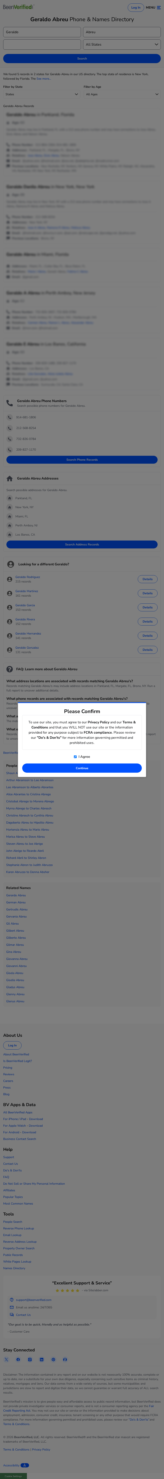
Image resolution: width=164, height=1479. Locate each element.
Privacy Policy (98, 722)
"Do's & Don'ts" (49, 737)
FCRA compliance (98, 732)
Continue (82, 768)
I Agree (84, 756)
